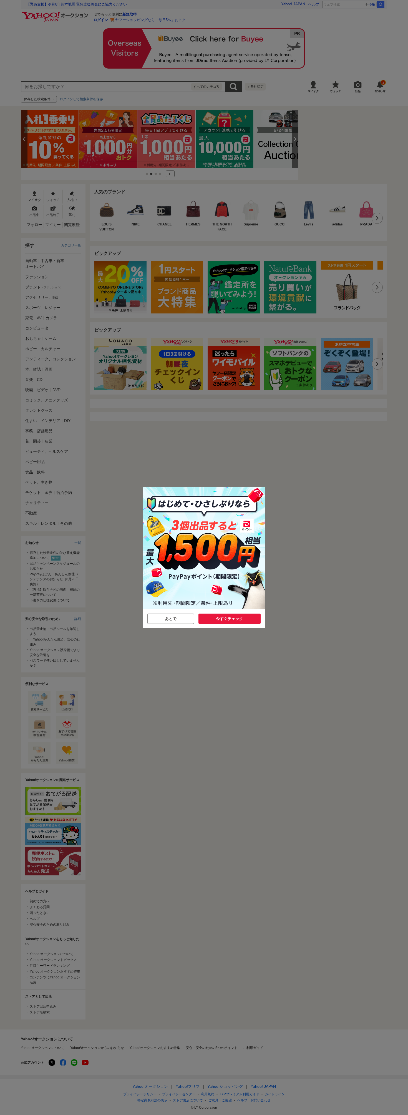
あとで (171, 618)
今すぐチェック (229, 618)
